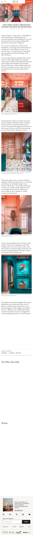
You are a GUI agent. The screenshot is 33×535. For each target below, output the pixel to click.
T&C (29, 526)
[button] (4, 353)
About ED (21, 526)
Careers (14, 526)
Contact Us (5, 526)
